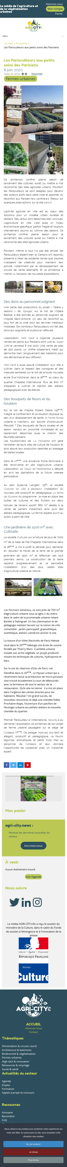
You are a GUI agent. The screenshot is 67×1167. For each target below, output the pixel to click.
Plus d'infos (33, 1159)
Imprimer (37, 73)
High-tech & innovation (15, 1061)
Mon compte (55, 8)
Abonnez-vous (54, 4)
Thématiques (13, 1038)
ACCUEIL (33, 1024)
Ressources (11, 1104)
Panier (59, 13)
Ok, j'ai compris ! (33, 1144)
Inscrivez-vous (33, 846)
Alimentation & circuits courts (19, 1046)
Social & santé (10, 1069)
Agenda (6, 1081)
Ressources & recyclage (15, 1065)
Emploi (6, 1085)
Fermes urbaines (20, 78)
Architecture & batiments (16, 1050)
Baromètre (8, 1116)
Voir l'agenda (33, 876)
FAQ (4, 1120)
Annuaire (7, 1112)
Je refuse (33, 1151)
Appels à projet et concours (18, 1092)
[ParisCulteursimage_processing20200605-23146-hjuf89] (33, 129)
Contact (33, 1032)
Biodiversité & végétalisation (19, 1053)
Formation (8, 1088)
